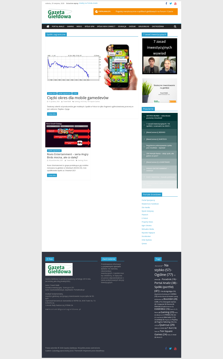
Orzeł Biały (159, 320)
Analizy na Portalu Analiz (88, 3)
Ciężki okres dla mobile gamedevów (77, 97)
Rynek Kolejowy (148, 211)
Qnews (144, 243)
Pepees (168, 320)
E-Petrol (145, 218)
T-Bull (171, 328)
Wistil (159, 337)
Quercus (167, 325)
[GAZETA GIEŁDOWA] (59, 264)
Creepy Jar (161, 304)
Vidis (169, 335)
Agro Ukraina (146, 225)
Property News (147, 222)
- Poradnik (168, 279)
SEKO (157, 328)
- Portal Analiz (165, 281)
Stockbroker (146, 236)
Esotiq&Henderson (167, 306)
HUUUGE (83, 102)
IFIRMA (168, 315)
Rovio (86, 160)
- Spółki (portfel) (166, 287)
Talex (156, 331)
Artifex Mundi (163, 296)
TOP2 (75, 93)
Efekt (157, 307)
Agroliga (171, 291)
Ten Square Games (93, 102)
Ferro (157, 312)
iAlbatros (160, 315)
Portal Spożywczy (148, 200)
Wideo (79, 26)
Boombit (170, 299)
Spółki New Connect (106, 26)
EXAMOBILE (162, 309)
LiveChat (159, 317)
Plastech (145, 215)
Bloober (159, 299)
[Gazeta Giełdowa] (48, 26)
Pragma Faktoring (165, 322)
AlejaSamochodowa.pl (162, 294)
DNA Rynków (147, 240)
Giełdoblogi (143, 26)
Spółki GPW (89, 26)
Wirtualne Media (148, 229)
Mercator (169, 317)
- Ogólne (163, 272)
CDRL (158, 302)
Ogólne (132, 26)
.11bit (163, 291)
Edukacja (122, 26)
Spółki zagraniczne (64, 93)
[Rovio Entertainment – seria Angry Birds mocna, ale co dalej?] (68, 123)
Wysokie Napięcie (148, 233)
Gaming (70, 26)
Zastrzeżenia (158, 26)
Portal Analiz (58, 26)
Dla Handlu (146, 207)
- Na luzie (158, 266)
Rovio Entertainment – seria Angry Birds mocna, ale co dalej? (67, 155)
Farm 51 (173, 309)
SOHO (163, 328)
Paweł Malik (67, 102)
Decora (170, 304)
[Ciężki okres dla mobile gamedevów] (91, 39)
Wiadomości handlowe (150, 204)
